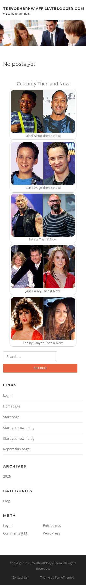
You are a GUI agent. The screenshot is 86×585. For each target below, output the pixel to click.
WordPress (51, 533)
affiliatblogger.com (48, 563)
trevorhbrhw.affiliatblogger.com (43, 8)
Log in (8, 395)
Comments (15, 533)
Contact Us (19, 577)
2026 (7, 476)
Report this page (16, 449)
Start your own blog (18, 427)
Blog (6, 501)
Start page (11, 417)
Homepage (11, 406)
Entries (52, 525)
